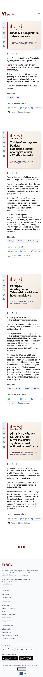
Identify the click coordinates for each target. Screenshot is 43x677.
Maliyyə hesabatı (7, 621)
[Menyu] (39, 14)
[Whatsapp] (3, 649)
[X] (13, 649)
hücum (26, 388)
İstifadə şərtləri (6, 629)
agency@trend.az (7, 584)
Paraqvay (36, 388)
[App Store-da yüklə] (10, 658)
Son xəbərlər (6, 594)
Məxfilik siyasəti (7, 632)
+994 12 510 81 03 (7, 581)
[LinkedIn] (26, 649)
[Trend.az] (8, 14)
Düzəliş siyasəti (6, 618)
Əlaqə (3, 611)
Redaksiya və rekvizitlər (9, 608)
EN (17, 673)
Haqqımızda (5, 605)
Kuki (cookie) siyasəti (8, 638)
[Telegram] (22, 649)
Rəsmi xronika (6, 597)
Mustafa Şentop (33, 241)
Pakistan (21, 241)
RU (25, 673)
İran (10, 388)
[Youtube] (17, 649)
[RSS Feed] (31, 649)
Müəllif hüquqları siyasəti (10, 635)
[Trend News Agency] (7, 564)
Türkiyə (11, 241)
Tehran (17, 388)
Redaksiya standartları (9, 615)
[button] (4, 23)
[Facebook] (8, 649)
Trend (9, 65)
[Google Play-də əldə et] (26, 658)
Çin (18, 97)
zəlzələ (11, 97)
